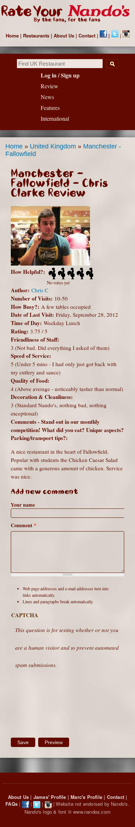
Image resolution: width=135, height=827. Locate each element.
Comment (23, 525)
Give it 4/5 (79, 273)
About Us (64, 35)
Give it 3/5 (70, 273)
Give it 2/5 (61, 273)
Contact (86, 35)
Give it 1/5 (51, 273)
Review (49, 86)
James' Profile (49, 796)
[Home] (67, 14)
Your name (23, 504)
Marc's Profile (86, 796)
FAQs (11, 803)
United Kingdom (53, 146)
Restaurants (36, 35)
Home (12, 35)
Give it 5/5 (89, 273)
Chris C (39, 290)
